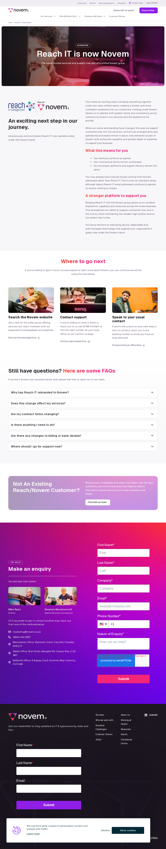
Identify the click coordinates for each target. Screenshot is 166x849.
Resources (82, 3)
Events (93, 3)
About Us (125, 715)
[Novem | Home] (18, 10)
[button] (83, 392)
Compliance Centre (126, 741)
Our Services (46, 16)
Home (10, 22)
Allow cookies (128, 830)
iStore (98, 739)
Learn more (33, 833)
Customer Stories (117, 16)
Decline (105, 830)
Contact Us (121, 3)
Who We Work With (68, 16)
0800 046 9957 (152, 3)
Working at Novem (106, 3)
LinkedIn (153, 715)
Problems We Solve (93, 16)
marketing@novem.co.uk (27, 631)
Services (100, 715)
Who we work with (104, 720)
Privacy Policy (151, 837)
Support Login (137, 3)
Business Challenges (101, 727)
